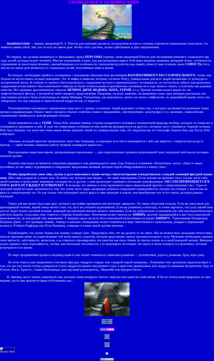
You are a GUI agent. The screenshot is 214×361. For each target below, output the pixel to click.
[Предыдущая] (104, 323)
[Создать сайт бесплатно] (107, 359)
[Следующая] (109, 323)
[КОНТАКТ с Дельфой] (107, 330)
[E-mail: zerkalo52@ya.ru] (107, 346)
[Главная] (107, 338)
